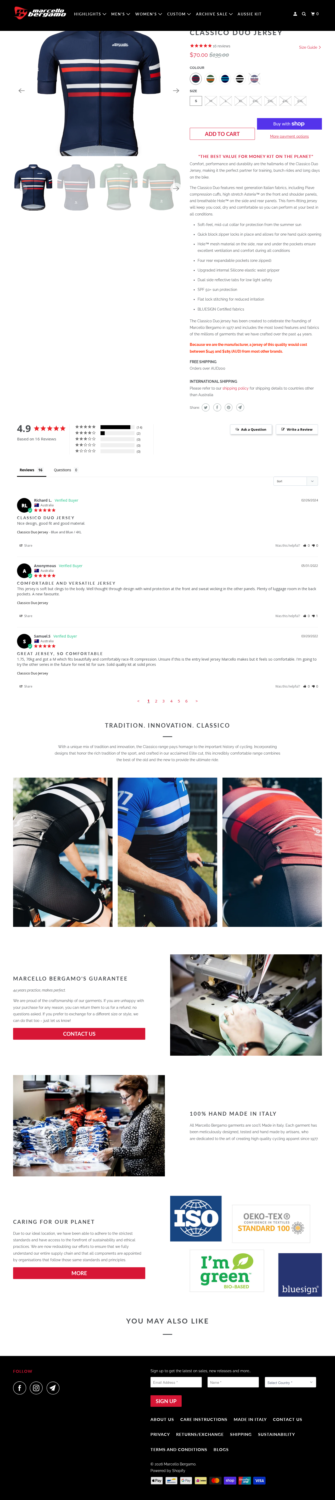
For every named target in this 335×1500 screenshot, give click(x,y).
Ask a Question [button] (253, 429)
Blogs (221, 1449)
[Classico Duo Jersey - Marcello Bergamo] (98, 90)
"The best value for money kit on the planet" (255, 156)
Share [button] (27, 545)
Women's (146, 14)
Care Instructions (203, 1419)
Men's (118, 14)
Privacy (160, 1434)
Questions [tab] (62, 469)
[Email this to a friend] (239, 407)
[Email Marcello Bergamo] (54, 1387)
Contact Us (79, 1034)
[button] (306, 545)
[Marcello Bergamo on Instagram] (38, 1387)
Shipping (241, 1434)
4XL (285, 101)
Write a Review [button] (299, 429)
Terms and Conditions (178, 1449)
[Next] (176, 90)
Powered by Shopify (167, 1471)
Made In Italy (250, 1419)
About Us (162, 1419)
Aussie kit (250, 14)
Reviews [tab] (27, 469)
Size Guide (308, 47)
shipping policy (235, 388)
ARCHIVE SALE (212, 14)
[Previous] (21, 90)
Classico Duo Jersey (32, 532)
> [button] (197, 701)
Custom (177, 14)
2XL (256, 101)
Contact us (287, 1419)
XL (241, 101)
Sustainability (276, 1434)
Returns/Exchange (200, 1434)
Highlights (88, 14)
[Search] (304, 14)
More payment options (289, 136)
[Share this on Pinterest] (228, 407)
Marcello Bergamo (180, 1464)
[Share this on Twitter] (205, 407)
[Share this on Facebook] (216, 407)
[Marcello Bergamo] (40, 13)
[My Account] (295, 14)
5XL (300, 101)
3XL (270, 101)
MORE (79, 1273)
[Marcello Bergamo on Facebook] (21, 1387)
